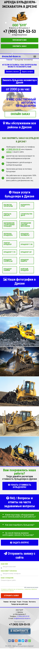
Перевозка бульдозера (8, 234)
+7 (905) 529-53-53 (19, 31)
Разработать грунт (25, 205)
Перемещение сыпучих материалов (26, 224)
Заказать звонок (12, 72)
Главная (6, 602)
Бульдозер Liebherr (8, 269)
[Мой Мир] (19, 640)
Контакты (32, 602)
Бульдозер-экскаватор (25, 234)
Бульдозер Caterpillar (8, 260)
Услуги (19, 602)
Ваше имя (4, 564)
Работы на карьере (7, 214)
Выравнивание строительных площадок (9, 224)
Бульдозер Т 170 (9, 252)
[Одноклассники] (16, 640)
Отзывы (25, 602)
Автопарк (13, 602)
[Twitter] (23, 640)
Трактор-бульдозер (8, 243)
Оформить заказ (19, 46)
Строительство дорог (26, 214)
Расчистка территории (8, 205)
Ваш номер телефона (9, 571)
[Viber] (26, 640)
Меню (34, 55)
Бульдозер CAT (26, 252)
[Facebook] (13, 640)
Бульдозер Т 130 (26, 244)
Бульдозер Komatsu (25, 260)
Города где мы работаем (19, 604)
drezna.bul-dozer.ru (11, 56)
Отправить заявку (11, 596)
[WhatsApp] (29, 640)
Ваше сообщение (7, 578)
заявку (9, 152)
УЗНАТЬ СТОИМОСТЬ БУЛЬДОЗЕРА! (20, 486)
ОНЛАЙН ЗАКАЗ (20, 114)
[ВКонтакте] (9, 640)
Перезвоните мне (19, 40)
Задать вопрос (27, 72)
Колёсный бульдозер (25, 269)
